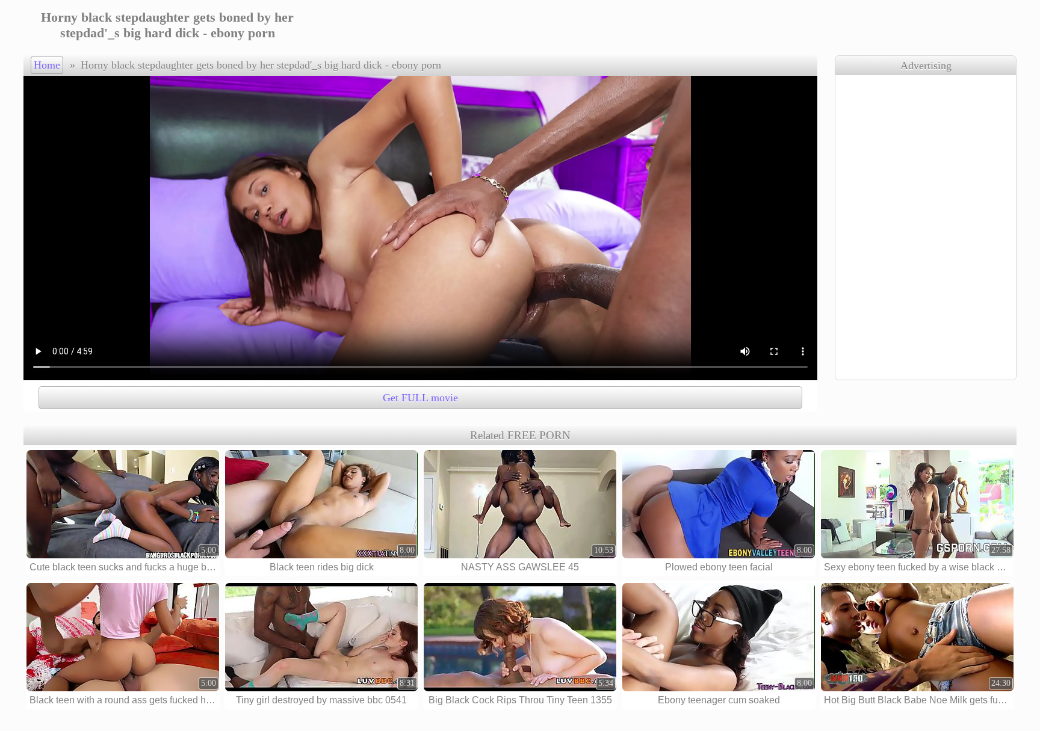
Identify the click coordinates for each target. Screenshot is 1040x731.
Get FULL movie (420, 398)
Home (47, 65)
